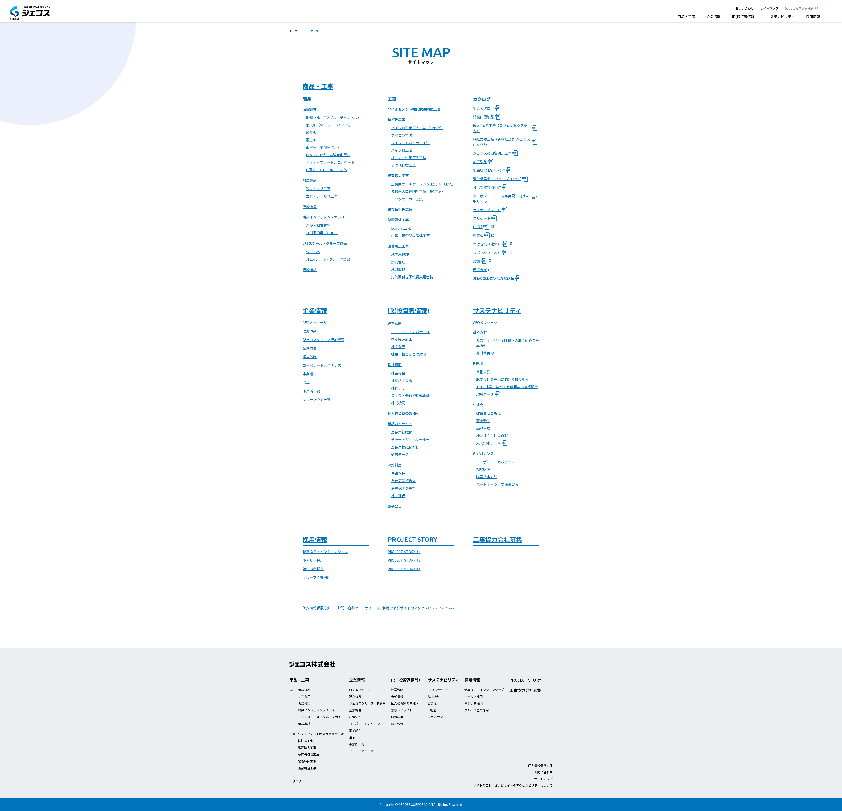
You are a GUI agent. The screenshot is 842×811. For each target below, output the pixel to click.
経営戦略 (397, 689)
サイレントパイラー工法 (410, 142)
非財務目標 (485, 353)
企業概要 (310, 348)
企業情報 (713, 16)
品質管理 (483, 428)
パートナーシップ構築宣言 (497, 484)
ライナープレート (487, 209)
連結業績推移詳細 (405, 447)
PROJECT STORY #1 (404, 551)
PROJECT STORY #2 (404, 560)
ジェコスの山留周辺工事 (492, 153)
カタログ (295, 781)
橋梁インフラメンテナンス (324, 216)
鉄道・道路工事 (318, 188)
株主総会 (398, 373)
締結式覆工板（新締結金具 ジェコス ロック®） (501, 142)
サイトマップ (769, 8)
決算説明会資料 (403, 488)
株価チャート (401, 387)
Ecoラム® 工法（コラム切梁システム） (500, 128)
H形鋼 (478, 226)
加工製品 (310, 180)
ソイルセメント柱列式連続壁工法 (414, 109)
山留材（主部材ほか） (323, 147)
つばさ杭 (313, 251)
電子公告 (395, 506)
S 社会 (432, 710)
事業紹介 (310, 373)
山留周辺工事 (307, 768)
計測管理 (398, 261)
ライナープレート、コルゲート (330, 162)
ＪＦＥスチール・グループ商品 (319, 717)
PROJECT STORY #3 (404, 568)
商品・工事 (686, 16)
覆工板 (311, 139)
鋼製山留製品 (483, 116)
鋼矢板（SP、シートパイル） (329, 125)
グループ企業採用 (316, 577)
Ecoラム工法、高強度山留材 (328, 154)
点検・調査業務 (318, 225)
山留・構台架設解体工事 (410, 235)
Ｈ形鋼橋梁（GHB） (322, 232)
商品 (292, 689)
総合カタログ (483, 108)
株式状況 (398, 402)
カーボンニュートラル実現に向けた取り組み (501, 198)
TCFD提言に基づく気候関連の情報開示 (507, 386)
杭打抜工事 (305, 741)
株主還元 (398, 346)
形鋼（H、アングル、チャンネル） (333, 117)
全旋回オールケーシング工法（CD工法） (422, 184)
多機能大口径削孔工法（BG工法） (418, 191)
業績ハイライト (400, 423)
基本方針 (434, 696)
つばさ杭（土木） (487, 252)
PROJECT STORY (525, 680)
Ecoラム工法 (401, 228)
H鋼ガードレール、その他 (326, 169)
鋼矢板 (478, 235)
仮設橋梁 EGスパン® (489, 170)
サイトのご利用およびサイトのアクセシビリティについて (410, 607)
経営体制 (310, 356)
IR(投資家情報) (744, 16)
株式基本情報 (401, 380)
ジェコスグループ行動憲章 (323, 339)
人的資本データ (488, 443)
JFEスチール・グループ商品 (325, 243)
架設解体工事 (307, 761)
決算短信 (398, 473)
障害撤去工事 (307, 747)
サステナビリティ (781, 16)
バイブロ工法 (401, 150)
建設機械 (310, 269)
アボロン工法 (401, 135)
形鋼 (476, 261)
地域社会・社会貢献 (492, 435)
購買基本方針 (486, 476)
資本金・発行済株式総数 (410, 395)
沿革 (306, 382)
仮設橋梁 (310, 206)
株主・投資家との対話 (408, 354)
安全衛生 (483, 420)
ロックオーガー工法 (407, 198)
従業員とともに (488, 413)
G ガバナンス (437, 717)
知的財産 (483, 469)
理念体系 (310, 331)
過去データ (400, 454)
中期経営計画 (401, 339)
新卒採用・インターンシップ (325, 551)
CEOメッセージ (315, 322)
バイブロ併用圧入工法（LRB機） (417, 127)
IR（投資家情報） (407, 680)
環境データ (485, 394)
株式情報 (395, 364)
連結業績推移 (401, 432)
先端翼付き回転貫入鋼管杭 (412, 276)
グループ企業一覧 (316, 399)
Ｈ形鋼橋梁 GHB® (487, 187)
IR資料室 (394, 465)
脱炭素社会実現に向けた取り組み (502, 379)
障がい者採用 (313, 568)
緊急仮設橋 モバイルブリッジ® (497, 178)
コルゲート (482, 218)
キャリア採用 (313, 560)
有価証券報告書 (403, 480)
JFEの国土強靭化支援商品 (493, 278)
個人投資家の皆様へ (403, 413)
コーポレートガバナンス (322, 365)
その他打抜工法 (403, 165)
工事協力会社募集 (497, 539)
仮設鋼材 (304, 689)
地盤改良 (398, 269)
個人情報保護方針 (317, 607)
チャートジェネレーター (410, 439)
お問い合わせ (744, 8)
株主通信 (398, 495)
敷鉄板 (311, 132)
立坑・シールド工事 (321, 196)
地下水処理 (400, 254)
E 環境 (432, 703)
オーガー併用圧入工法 (408, 157)
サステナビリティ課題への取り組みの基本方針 (507, 343)
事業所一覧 (311, 391)
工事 (292, 734)
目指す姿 (483, 371)
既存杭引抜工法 (400, 209)
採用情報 (813, 16)
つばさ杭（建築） (487, 243)
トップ (293, 31)
